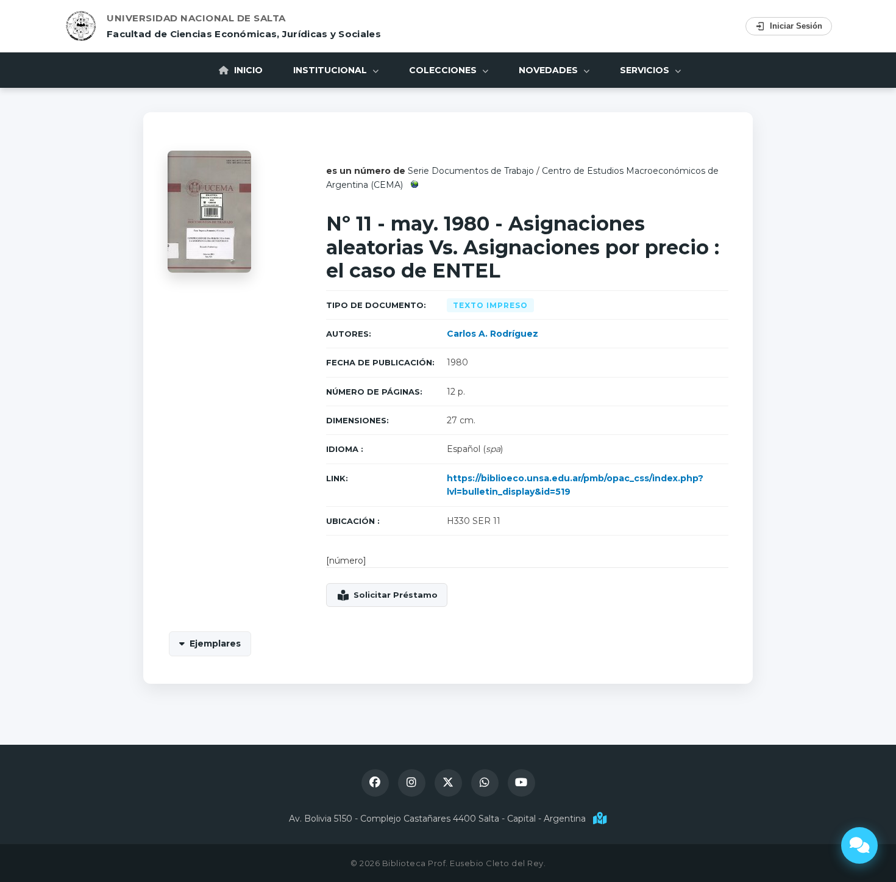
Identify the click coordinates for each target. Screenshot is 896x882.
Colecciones (444, 70)
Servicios (646, 70)
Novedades (549, 70)
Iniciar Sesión (796, 25)
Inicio (247, 70)
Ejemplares (215, 643)
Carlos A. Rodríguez (492, 333)
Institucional (331, 70)
